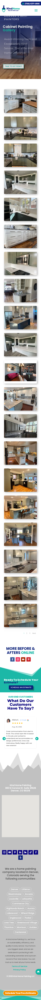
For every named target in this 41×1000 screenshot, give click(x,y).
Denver (14, 889)
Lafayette (27, 898)
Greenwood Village (27, 922)
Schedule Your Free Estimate (20, 993)
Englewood (15, 917)
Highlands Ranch (15, 908)
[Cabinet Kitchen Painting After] (20, 139)
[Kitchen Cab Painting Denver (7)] (20, 518)
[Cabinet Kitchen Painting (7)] (20, 437)
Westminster (15, 894)
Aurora (31, 908)
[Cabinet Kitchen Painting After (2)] (20, 112)
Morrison (21, 927)
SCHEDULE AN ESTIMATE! (21, 687)
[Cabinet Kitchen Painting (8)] (20, 166)
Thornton (9, 927)
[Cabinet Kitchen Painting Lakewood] (20, 248)
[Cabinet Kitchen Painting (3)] (20, 275)
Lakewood (12, 913)
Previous (4, 738)
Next (34, 633)
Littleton (26, 889)
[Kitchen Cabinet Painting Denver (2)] (20, 193)
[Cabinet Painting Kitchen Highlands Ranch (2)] (20, 572)
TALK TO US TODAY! (13, 66)
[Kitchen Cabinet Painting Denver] (20, 491)
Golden (33, 927)
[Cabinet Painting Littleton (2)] (20, 302)
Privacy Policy (19, 969)
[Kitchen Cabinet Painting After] (20, 410)
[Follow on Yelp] (20, 857)
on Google (22, 720)
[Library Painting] (20, 383)
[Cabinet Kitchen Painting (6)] (20, 356)
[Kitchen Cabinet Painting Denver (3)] (20, 600)
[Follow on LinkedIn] (20, 852)
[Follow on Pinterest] (28, 659)
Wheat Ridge (27, 913)
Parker (28, 917)
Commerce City (20, 903)
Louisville (14, 898)
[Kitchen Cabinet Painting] (20, 220)
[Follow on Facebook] (12, 659)
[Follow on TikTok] (30, 852)
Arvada (29, 894)
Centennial (20, 932)
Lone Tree (9, 922)
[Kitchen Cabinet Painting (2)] (20, 627)
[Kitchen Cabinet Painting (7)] (20, 545)
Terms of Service (19, 966)
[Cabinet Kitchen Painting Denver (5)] (20, 329)
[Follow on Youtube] (23, 659)
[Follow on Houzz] (25, 852)
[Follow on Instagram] (18, 659)
